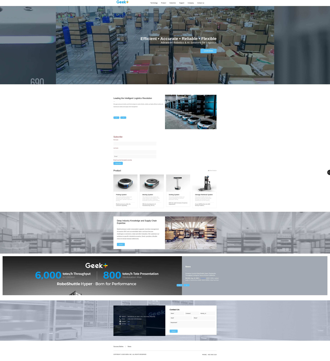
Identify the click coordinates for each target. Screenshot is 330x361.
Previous (116, 117)
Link (129, 321)
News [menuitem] (129, 346)
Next (123, 117)
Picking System (121, 194)
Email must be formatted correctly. (122, 160)
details (121, 244)
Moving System (147, 194)
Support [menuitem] (181, 3)
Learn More (208, 51)
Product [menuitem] (163, 3)
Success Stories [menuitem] (118, 346)
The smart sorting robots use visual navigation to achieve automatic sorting (177, 198)
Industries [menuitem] (172, 3)
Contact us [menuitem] (200, 3)
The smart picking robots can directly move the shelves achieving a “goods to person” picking (124, 198)
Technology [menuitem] (154, 3)
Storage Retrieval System (204, 194)
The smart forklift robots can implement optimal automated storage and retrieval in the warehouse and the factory (203, 198)
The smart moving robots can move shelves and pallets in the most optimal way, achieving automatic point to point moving (151, 198)
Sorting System (174, 194)
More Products (213, 170)
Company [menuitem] (191, 3)
